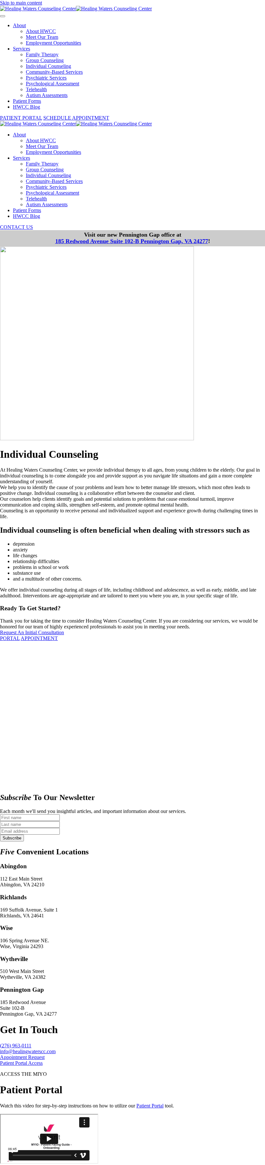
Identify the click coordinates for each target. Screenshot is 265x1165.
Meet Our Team (42, 37)
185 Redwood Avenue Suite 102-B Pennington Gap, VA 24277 (131, 241)
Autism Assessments (47, 95)
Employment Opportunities (53, 43)
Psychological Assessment (52, 83)
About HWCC (41, 31)
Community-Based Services (54, 72)
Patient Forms (27, 101)
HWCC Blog (26, 107)
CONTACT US (16, 227)
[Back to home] (76, 8)
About (19, 25)
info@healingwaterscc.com (28, 1051)
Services (21, 48)
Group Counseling (45, 60)
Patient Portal (150, 1105)
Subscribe (12, 838)
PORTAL (10, 638)
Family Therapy (42, 54)
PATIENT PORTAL (21, 118)
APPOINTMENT (39, 638)
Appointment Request (22, 1057)
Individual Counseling (48, 66)
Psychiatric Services (46, 77)
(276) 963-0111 (15, 1045)
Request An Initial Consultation (32, 632)
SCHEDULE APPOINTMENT (76, 118)
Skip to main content (21, 2)
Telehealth (36, 89)
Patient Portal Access (21, 1063)
